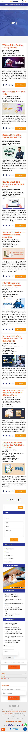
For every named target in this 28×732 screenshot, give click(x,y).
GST (7, 552)
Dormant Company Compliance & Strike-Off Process (14, 637)
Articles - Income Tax (9, 192)
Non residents (10, 558)
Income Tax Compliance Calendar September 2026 (13, 628)
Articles (10, 52)
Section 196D (9, 350)
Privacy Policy (22, 711)
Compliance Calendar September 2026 (11, 624)
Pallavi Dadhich (16, 398)
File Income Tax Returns (12, 100)
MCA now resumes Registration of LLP (14, 604)
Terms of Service (6, 711)
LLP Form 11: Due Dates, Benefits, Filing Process (11, 595)
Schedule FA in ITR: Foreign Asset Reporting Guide (12, 641)
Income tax (16, 52)
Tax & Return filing (8, 348)
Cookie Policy (14, 711)
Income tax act (10, 53)
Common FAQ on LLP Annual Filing (13, 600)
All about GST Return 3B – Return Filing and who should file (13, 609)
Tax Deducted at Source (10, 55)
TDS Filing (21, 55)
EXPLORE (14, 667)
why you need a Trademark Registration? (13, 614)
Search (21, 507)
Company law (10, 549)
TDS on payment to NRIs (10, 460)
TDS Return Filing (7, 246)
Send (14, 540)
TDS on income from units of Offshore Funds (11, 403)
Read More (20, 85)
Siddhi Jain (16, 50)
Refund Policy (8, 713)
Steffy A (14, 140)
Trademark (9, 562)
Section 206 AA (10, 456)
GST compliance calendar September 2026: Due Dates (13, 632)
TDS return (12, 145)
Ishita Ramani (16, 189)
